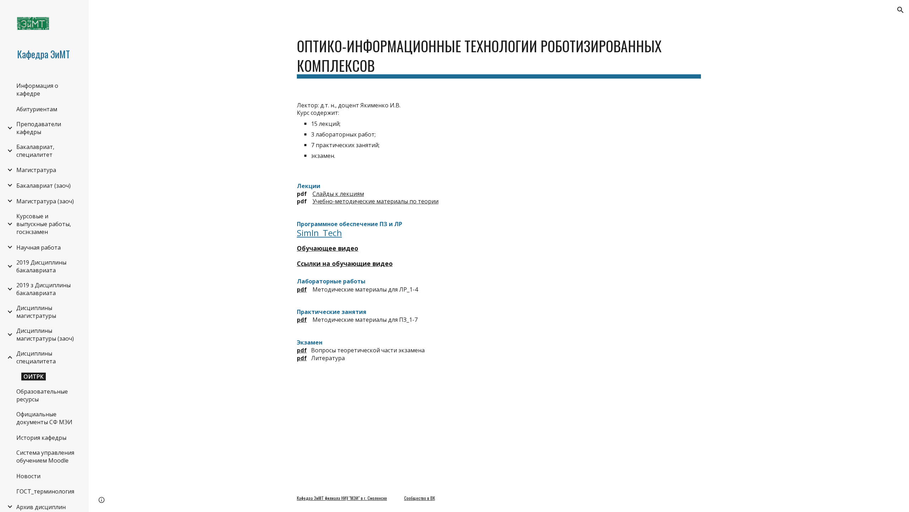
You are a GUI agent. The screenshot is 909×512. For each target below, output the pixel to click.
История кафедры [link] (41, 438)
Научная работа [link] (38, 247)
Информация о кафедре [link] (37, 89)
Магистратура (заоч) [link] (45, 201)
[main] (499, 55)
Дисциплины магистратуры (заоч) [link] (45, 334)
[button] (900, 9)
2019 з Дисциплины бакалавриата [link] (43, 289)
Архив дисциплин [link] (41, 507)
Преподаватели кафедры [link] (38, 128)
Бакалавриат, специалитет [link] (35, 151)
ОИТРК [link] (33, 376)
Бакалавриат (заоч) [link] (43, 186)
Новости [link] (28, 476)
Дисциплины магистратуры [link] (36, 312)
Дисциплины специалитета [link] (36, 357)
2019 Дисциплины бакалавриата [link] (41, 266)
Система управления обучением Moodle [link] (45, 456)
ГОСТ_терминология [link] (45, 491)
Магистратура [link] (36, 170)
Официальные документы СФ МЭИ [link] (44, 418)
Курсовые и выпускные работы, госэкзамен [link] (43, 224)
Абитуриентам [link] (36, 109)
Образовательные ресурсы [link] (42, 395)
